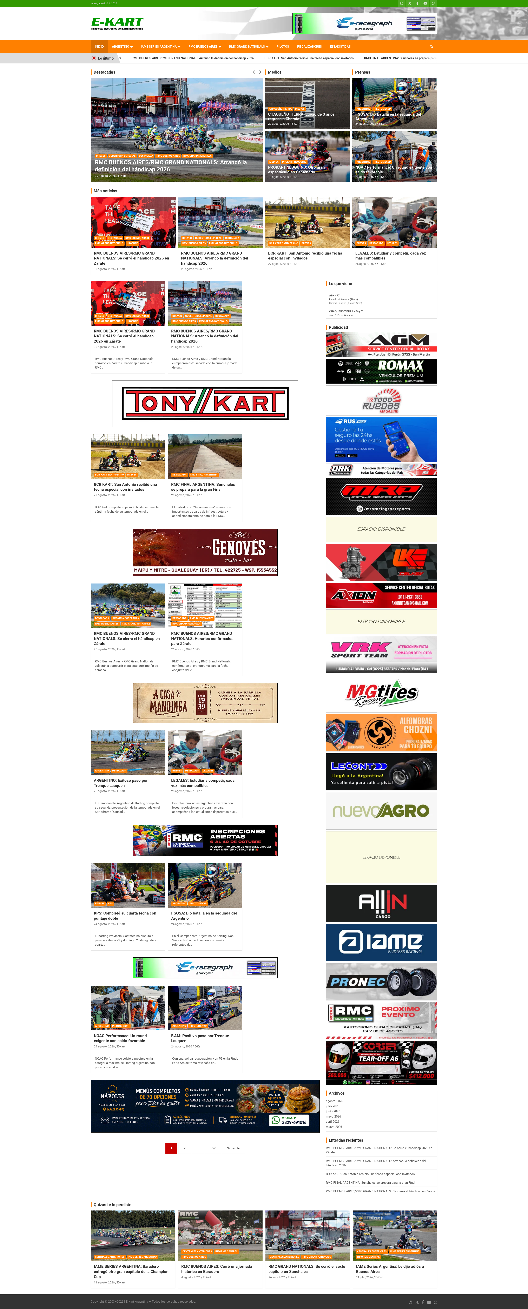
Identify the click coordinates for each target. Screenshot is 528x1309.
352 (213, 1148)
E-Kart (122, 175)
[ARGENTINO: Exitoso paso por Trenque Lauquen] (128, 752)
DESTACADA (103, 155)
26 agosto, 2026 (105, 175)
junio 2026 (333, 1111)
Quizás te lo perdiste (112, 1204)
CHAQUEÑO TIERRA (280, 108)
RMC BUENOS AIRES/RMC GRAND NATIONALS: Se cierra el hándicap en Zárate (407, 58)
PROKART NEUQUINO (294, 161)
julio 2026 (332, 1106)
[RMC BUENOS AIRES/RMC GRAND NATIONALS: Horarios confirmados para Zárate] (205, 605)
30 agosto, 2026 (104, 269)
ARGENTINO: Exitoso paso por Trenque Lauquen (121, 783)
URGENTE (132, 243)
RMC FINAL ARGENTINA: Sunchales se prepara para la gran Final (296, 58)
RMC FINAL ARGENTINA (203, 474)
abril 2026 (332, 1122)
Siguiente (233, 1148)
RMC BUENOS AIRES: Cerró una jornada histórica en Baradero (216, 1269)
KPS (110, 903)
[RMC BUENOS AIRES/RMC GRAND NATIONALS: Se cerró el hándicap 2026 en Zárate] (128, 303)
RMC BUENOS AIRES (203, 46)
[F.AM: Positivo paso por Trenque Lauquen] (205, 1008)
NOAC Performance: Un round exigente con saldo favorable (393, 169)
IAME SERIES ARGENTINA (159, 46)
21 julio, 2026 (364, 1277)
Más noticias (105, 190)
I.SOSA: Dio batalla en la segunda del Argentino (388, 116)
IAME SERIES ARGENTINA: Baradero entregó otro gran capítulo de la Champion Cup (131, 1271)
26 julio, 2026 (277, 1277)
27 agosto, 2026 (278, 263)
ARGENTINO (120, 46)
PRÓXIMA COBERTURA (127, 155)
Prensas (362, 72)
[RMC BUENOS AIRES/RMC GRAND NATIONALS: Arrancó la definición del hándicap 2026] (205, 303)
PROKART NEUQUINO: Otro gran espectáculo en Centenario (296, 169)
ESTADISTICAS (340, 46)
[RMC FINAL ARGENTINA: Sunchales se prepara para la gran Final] (205, 456)
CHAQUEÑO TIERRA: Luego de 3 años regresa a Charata (301, 116)
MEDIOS (299, 108)
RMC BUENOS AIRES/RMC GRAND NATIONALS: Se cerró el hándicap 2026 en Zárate (131, 258)
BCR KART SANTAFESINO (283, 243)
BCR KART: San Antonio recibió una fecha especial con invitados (196, 58)
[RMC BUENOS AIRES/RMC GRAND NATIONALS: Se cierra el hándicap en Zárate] (128, 605)
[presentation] (254, 72)
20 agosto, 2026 (278, 123)
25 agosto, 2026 (365, 263)
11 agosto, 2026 (104, 1282)
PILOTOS (283, 46)
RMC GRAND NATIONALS (247, 46)
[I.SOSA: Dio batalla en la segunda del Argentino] (205, 885)
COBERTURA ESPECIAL (208, 238)
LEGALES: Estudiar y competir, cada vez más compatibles (203, 783)
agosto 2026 (334, 1101)
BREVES (99, 238)
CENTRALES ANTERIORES (109, 1256)
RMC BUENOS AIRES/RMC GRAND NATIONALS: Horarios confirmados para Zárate (202, 638)
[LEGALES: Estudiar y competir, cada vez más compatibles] (205, 752)
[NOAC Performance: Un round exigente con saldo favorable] (128, 1008)
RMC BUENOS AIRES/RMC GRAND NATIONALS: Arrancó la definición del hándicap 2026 (214, 258)
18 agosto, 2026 (278, 176)
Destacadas (104, 72)
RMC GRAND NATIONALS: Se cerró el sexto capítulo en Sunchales (307, 1269)
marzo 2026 (334, 1127)
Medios (275, 72)
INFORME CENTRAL (226, 1251)
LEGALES (392, 243)
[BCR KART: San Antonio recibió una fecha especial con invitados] (128, 456)
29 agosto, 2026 (191, 269)
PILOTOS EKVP (382, 108)
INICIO (99, 46)
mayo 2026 (333, 1116)
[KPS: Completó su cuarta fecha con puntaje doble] (128, 885)
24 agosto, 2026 (365, 123)
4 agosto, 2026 (190, 1277)
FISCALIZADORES (309, 46)
